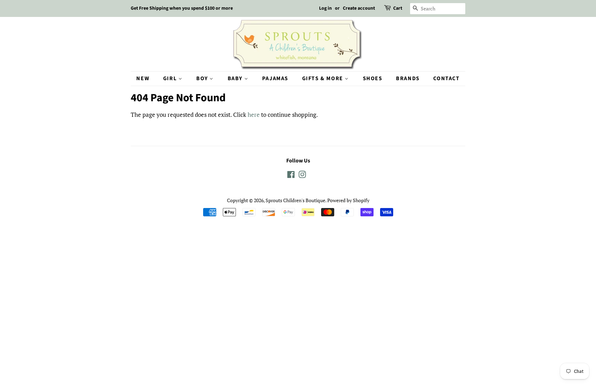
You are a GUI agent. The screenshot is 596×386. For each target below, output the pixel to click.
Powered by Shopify (348, 200)
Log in (325, 8)
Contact (446, 78)
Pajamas (275, 78)
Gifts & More (323, 78)
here (254, 115)
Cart (397, 8)
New (142, 78)
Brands (408, 78)
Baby (236, 78)
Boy (202, 78)
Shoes (373, 78)
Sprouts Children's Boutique (295, 200)
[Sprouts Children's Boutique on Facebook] (291, 175)
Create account (359, 8)
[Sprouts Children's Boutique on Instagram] (302, 175)
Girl (170, 78)
